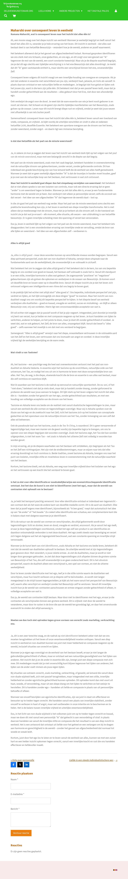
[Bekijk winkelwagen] (14, 15)
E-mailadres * (17, 794)
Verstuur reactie (21, 832)
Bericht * (15, 808)
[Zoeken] (5, 15)
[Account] (116, 10)
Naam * (14, 779)
